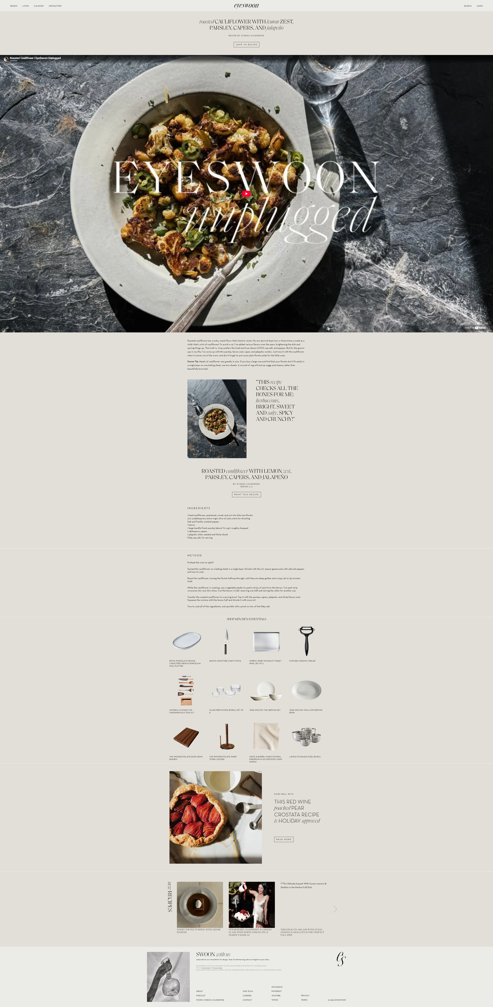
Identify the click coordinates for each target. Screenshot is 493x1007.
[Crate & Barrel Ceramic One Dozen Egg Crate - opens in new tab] (226, 736)
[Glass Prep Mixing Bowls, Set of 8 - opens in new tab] (226, 690)
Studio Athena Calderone (210, 1000)
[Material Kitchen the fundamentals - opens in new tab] (186, 690)
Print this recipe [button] (246, 494)
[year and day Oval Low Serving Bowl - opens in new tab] (306, 690)
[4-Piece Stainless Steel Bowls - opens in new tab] (306, 736)
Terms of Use (206, 968)
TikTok (275, 1000)
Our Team (248, 991)
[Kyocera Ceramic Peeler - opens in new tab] (306, 641)
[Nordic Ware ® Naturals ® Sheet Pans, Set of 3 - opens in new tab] (266, 641)
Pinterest (277, 991)
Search (468, 6)
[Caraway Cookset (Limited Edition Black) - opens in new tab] (186, 736)
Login (480, 6)
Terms (304, 1000)
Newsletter (55, 6)
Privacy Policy (217, 968)
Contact (247, 1000)
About (199, 991)
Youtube (276, 995)
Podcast (200, 995)
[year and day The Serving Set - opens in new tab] (266, 690)
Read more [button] (283, 839)
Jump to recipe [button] (246, 44)
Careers (247, 995)
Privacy (305, 995)
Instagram (277, 987)
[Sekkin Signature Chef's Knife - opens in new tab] (226, 641)
